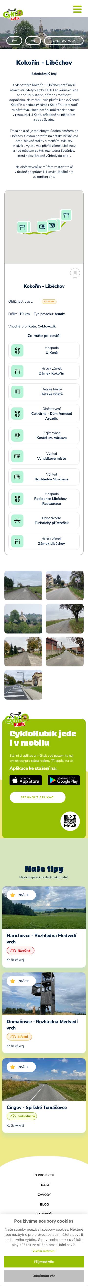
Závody (44, 1195)
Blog (44, 1204)
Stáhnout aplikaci (38, 797)
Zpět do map (64, 41)
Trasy (44, 1185)
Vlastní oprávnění (44, 1251)
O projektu (44, 1175)
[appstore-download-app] (26, 780)
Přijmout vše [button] (44, 1262)
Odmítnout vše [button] (44, 1276)
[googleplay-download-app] (64, 780)
